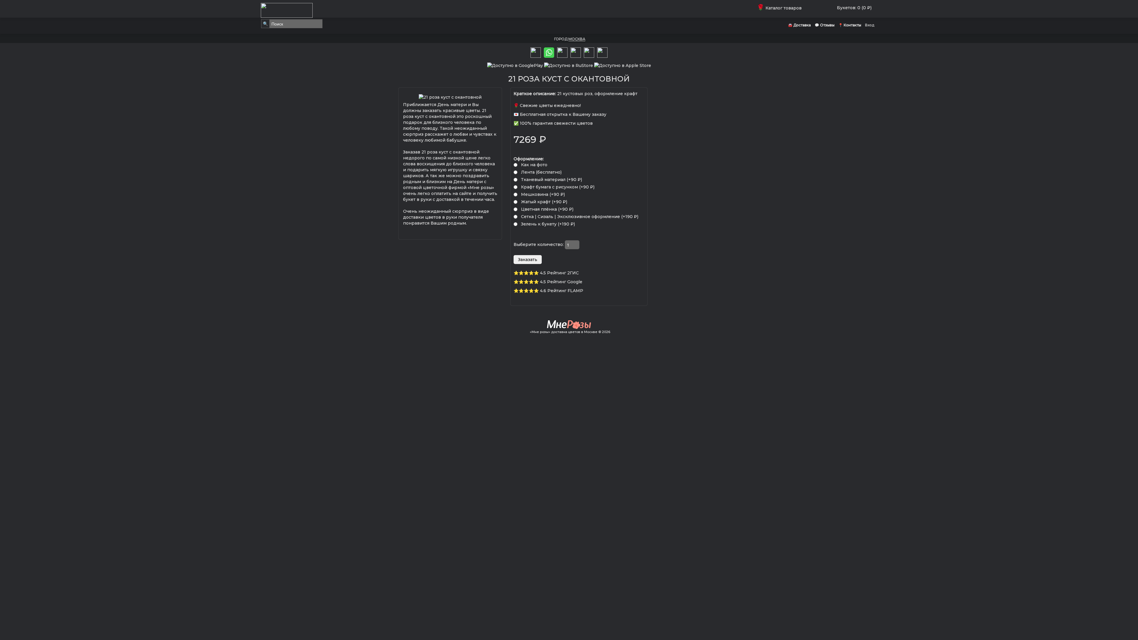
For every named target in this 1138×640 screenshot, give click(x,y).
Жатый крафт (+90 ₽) (544, 201)
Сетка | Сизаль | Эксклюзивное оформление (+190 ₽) (579, 216)
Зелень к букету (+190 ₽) (548, 224)
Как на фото (534, 164)
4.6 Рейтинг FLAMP (561, 290)
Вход (869, 25)
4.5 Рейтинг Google (561, 281)
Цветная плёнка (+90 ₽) (547, 209)
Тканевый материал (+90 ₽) (551, 179)
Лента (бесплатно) (541, 172)
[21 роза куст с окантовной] (450, 96)
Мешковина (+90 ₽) (543, 194)
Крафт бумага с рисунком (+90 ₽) (557, 187)
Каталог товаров (780, 8)
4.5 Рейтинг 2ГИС (559, 273)
